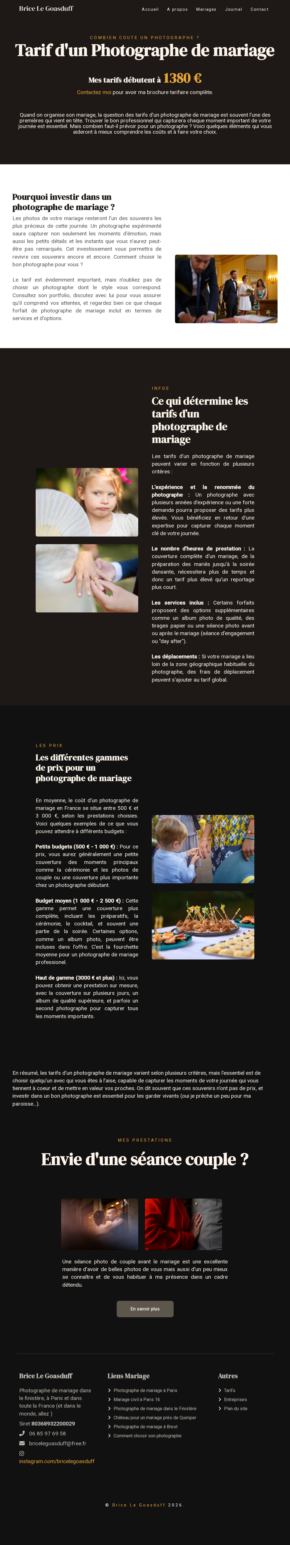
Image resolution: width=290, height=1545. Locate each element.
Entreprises (235, 1399)
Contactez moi (94, 92)
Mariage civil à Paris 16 (137, 1399)
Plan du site (236, 1408)
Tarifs (229, 1390)
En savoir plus (145, 1309)
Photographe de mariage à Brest (146, 1426)
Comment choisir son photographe (148, 1435)
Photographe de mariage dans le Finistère (155, 1408)
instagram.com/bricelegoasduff (57, 1461)
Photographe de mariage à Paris (145, 1390)
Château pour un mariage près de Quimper (155, 1417)
